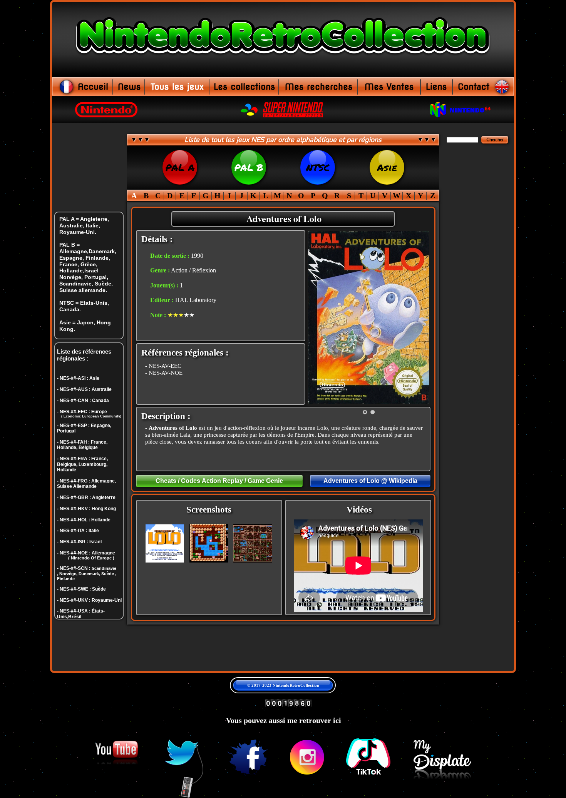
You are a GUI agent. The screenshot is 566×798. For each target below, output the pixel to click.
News (129, 87)
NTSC (318, 167)
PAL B (248, 167)
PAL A (180, 167)
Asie (387, 167)
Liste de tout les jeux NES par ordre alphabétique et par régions (283, 139)
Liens (436, 87)
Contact (473, 87)
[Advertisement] (477, 538)
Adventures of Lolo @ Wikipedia (370, 480)
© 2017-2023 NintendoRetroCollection (283, 685)
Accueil (93, 87)
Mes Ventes (389, 87)
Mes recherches (318, 87)
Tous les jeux (177, 87)
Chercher (495, 140)
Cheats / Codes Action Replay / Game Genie (219, 480)
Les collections (244, 87)
